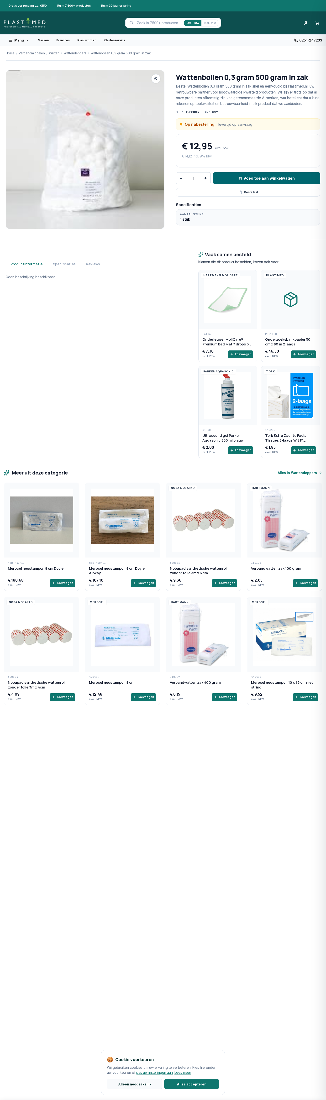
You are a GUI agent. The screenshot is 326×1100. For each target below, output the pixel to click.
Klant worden (86, 40)
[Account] (306, 23)
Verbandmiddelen (32, 53)
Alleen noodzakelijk (134, 1084)
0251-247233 (310, 40)
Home (10, 53)
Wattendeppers (74, 53)
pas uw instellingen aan (154, 1072)
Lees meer (182, 1072)
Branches (63, 40)
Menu (19, 40)
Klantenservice (114, 40)
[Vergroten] (155, 78)
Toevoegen (243, 354)
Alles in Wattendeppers (297, 473)
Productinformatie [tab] (26, 264)
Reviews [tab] (93, 264)
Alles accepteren (191, 1084)
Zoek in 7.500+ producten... (158, 23)
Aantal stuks (192, 214)
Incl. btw (210, 23)
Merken (43, 40)
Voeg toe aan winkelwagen (269, 178)
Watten (54, 53)
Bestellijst (251, 192)
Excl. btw (192, 23)
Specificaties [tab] (64, 264)
